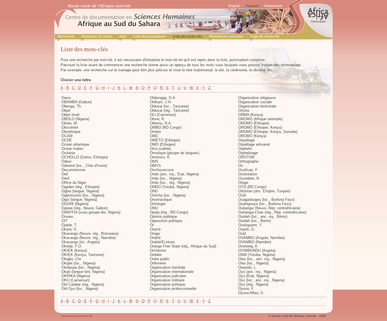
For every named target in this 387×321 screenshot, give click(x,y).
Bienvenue (66, 36)
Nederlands (273, 6)
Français (252, 6)
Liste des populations (149, 36)
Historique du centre (96, 36)
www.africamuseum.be (76, 316)
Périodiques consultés (226, 36)
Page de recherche (265, 36)
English (234, 6)
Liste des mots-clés (187, 36)
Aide (122, 36)
